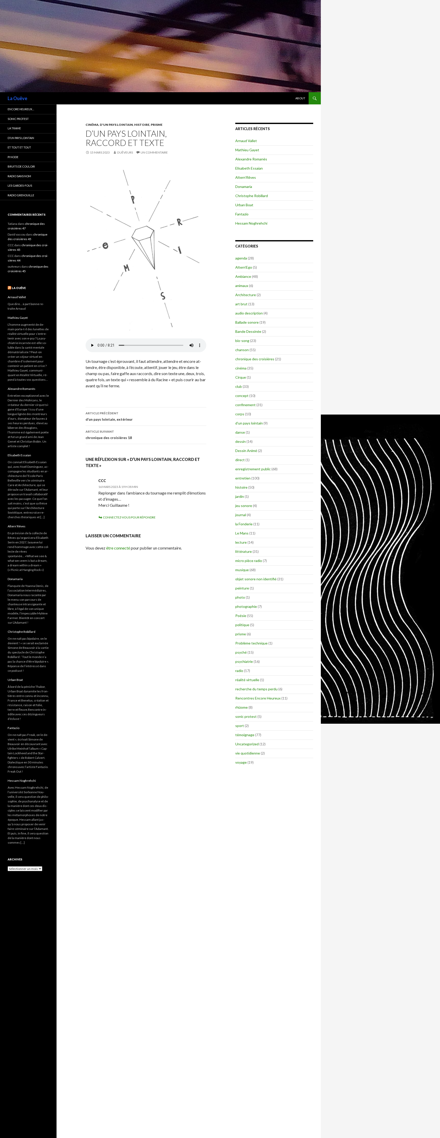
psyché (241, 652)
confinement (245, 405)
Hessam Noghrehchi (251, 223)
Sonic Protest (18, 118)
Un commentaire (154, 152)
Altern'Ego (243, 267)
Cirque (240, 377)
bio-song (242, 340)
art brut (241, 304)
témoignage (244, 735)
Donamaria (243, 186)
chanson (242, 350)
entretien (243, 478)
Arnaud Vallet (246, 141)
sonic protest (246, 716)
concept (242, 395)
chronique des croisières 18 (109, 435)
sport (239, 725)
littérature (243, 551)
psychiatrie (244, 661)
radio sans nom (19, 176)
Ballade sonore (247, 322)
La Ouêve (17, 98)
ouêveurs (125, 152)
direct (240, 460)
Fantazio (242, 214)
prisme (156, 125)
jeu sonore (243, 505)
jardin (239, 496)
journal (240, 515)
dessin (240, 441)
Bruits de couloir (21, 166)
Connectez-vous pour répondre (129, 517)
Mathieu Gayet (247, 150)
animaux (241, 285)
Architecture (245, 295)
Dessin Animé (246, 450)
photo (240, 597)
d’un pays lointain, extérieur (109, 416)
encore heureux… (21, 109)
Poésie (240, 615)
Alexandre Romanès (251, 159)
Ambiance (243, 276)
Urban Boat (244, 205)
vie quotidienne (247, 753)
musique (242, 570)
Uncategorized (247, 744)
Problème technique (251, 643)
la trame (14, 128)
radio (239, 670)
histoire (141, 125)
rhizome (241, 707)
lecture (241, 542)
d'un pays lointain (116, 125)
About (300, 98)
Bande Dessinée (248, 331)
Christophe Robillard (251, 196)
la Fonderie (244, 524)
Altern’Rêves (245, 177)
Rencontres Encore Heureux (258, 698)
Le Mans (242, 533)
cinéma (92, 125)
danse (240, 432)
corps (239, 414)
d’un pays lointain (21, 138)
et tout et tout (19, 147)
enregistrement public (253, 469)
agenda (241, 258)
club (238, 386)
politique (242, 625)
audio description (249, 313)
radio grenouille (21, 195)
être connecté (118, 547)
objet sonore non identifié (256, 579)
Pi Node (13, 157)
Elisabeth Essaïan (249, 168)
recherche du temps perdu (256, 689)
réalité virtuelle (247, 680)
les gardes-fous (20, 185)
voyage (241, 762)
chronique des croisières (254, 359)
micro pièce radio (248, 560)
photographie (246, 606)
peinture (242, 588)
